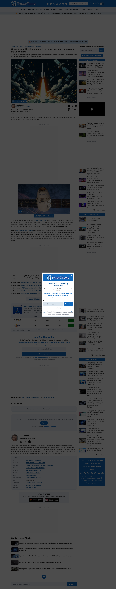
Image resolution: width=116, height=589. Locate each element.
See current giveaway (58, 298)
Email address (47, 301)
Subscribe (68, 304)
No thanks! (58, 308)
